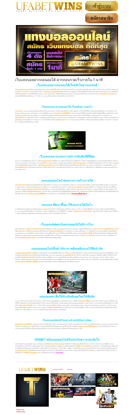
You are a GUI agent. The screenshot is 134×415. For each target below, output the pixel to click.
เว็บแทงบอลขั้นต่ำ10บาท (79, 193)
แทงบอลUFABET (57, 369)
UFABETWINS (20, 412)
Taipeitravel (20, 409)
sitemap (69, 369)
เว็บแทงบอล (59, 352)
